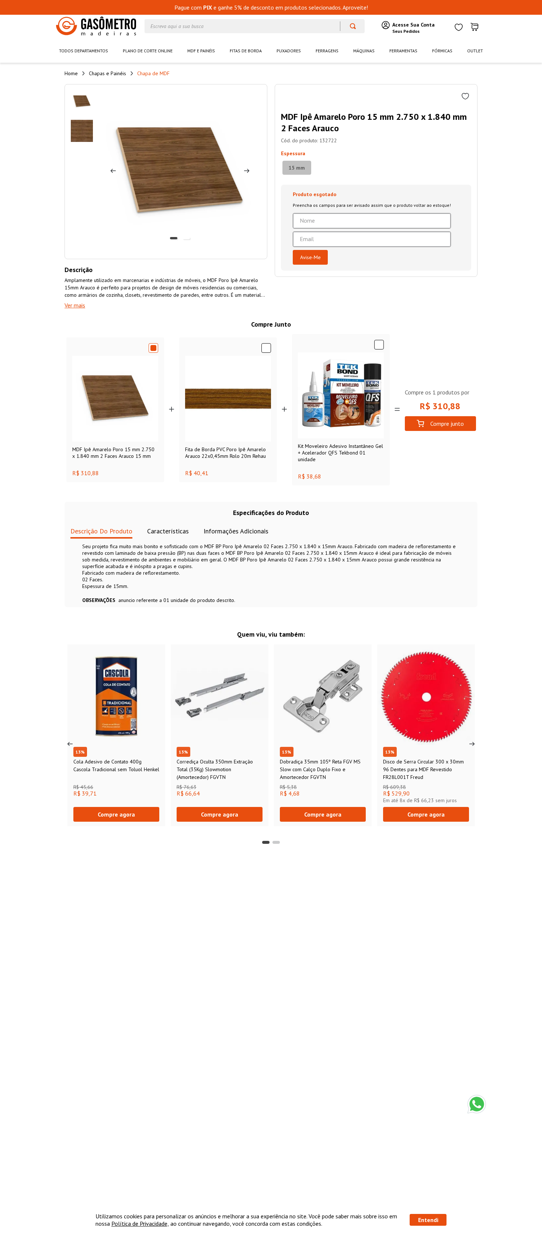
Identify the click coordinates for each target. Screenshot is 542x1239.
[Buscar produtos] (349, 26)
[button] (296, 167)
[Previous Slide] (70, 743)
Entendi (428, 1220)
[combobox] (255, 26)
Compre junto (447, 423)
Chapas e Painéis (107, 73)
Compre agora (116, 814)
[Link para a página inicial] (71, 73)
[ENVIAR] (310, 257)
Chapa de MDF (153, 73)
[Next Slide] (471, 743)
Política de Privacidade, (140, 1223)
